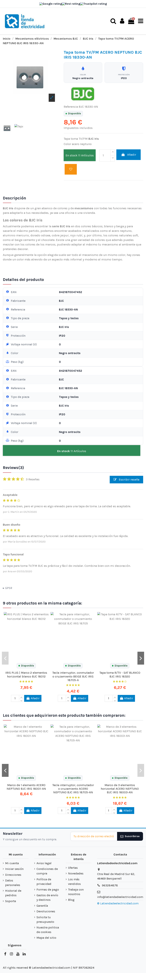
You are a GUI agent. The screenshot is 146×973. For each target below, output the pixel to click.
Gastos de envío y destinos (47, 897)
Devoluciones (45, 911)
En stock (71, 155)
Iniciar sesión (14, 869)
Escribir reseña (128, 479)
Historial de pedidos (13, 893)
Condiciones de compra (47, 871)
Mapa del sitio (46, 937)
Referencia (71, 106)
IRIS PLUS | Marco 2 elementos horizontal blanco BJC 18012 (26, 674)
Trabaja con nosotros (76, 892)
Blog (71, 900)
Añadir (131, 154)
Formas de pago (47, 889)
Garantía (42, 905)
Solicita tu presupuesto (45, 919)
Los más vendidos (74, 881)
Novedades (75, 873)
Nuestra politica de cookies (47, 930)
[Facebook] (5, 954)
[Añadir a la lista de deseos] (71, 169)
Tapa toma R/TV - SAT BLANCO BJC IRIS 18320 (119, 674)
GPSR (8, 588)
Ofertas (73, 868)
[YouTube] (17, 954)
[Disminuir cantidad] (112, 158)
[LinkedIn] (24, 954)
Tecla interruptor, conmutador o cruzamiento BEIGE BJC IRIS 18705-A (73, 676)
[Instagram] (11, 954)
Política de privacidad (43, 881)
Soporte (10, 901)
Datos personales (12, 883)
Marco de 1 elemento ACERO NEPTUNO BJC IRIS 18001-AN (26, 786)
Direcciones (13, 875)
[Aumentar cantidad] (112, 152)
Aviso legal (44, 863)
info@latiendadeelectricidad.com (120, 897)
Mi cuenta (12, 863)
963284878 (110, 885)
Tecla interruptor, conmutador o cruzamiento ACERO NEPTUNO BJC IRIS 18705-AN (73, 788)
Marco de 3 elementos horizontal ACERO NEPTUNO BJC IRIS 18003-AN (120, 788)
